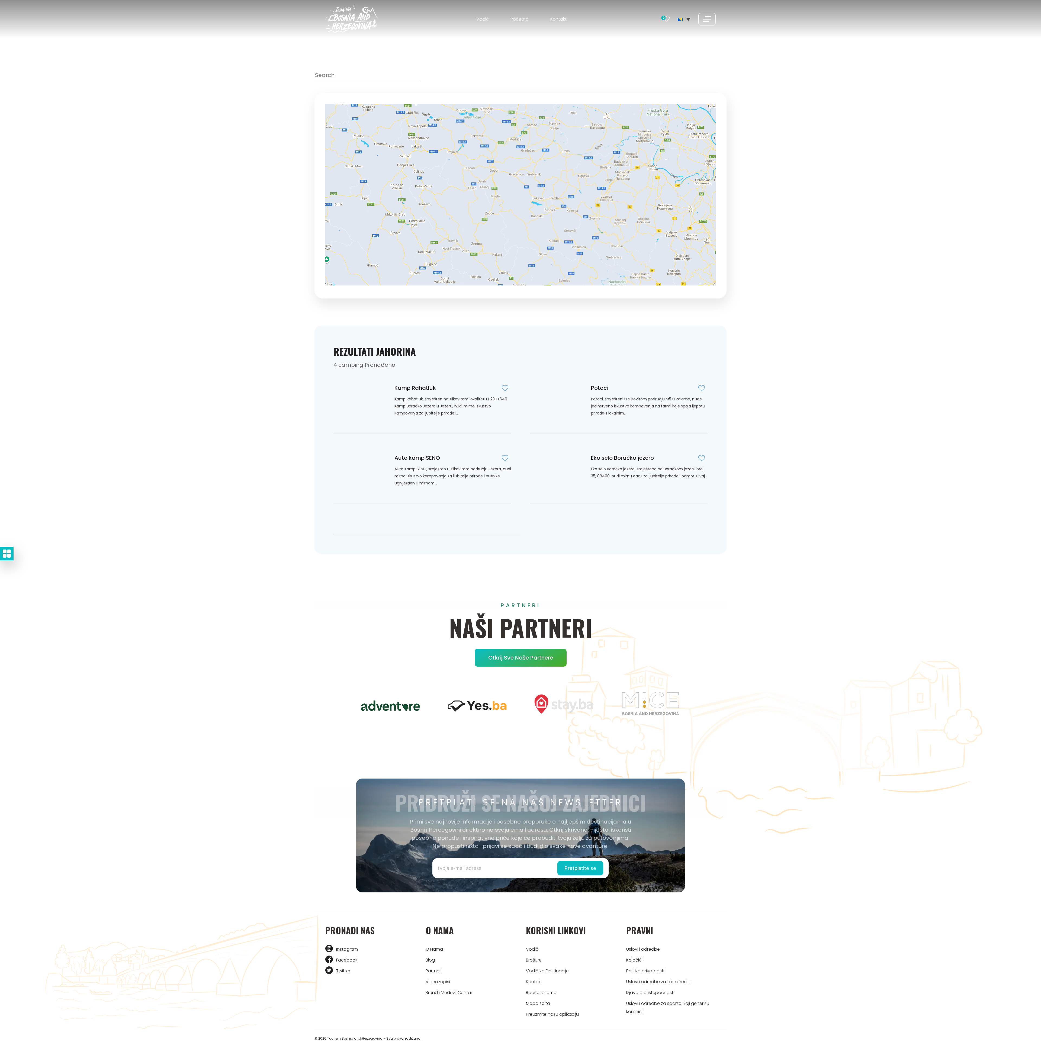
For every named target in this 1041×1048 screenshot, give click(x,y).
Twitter (343, 971)
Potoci (599, 388)
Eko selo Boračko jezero (622, 458)
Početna (519, 19)
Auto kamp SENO (417, 458)
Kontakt (558, 19)
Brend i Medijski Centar (449, 992)
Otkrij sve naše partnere (520, 657)
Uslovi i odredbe (643, 949)
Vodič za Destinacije (547, 971)
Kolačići (634, 960)
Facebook (346, 960)
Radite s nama (541, 992)
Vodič (482, 19)
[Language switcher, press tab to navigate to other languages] (684, 19)
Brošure (534, 960)
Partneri (434, 971)
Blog (430, 960)
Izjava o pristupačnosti (650, 992)
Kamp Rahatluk (415, 388)
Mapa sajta (538, 1003)
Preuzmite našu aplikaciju (552, 1014)
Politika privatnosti (645, 971)
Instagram (347, 949)
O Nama (434, 949)
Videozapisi (438, 982)
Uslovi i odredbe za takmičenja (658, 982)
